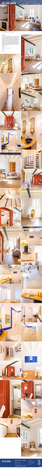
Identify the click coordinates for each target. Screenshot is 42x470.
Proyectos (30, 3)
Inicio (23, 3)
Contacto (38, 3)
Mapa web (29, 464)
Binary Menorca (23, 468)
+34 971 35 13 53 (28, 1)
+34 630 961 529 (34, 1)
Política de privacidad (31, 461)
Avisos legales (30, 460)
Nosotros (26, 3)
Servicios (34, 3)
